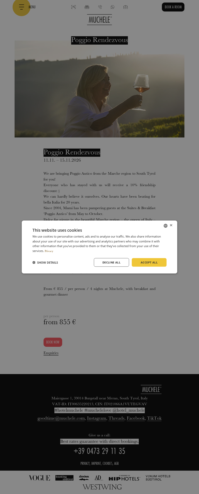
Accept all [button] (149, 262)
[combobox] (166, 226)
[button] (45, 262)
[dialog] (99, 247)
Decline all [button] (111, 262)
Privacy (49, 251)
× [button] (170, 225)
